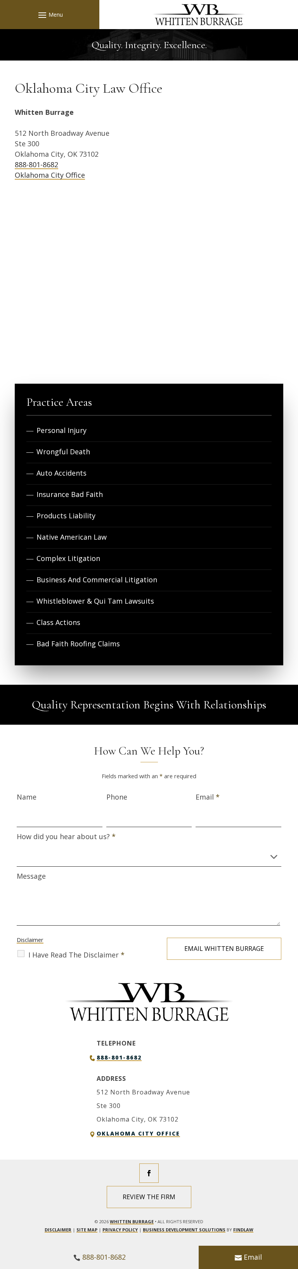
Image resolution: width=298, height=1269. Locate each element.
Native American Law (71, 537)
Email (208, 797)
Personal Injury (61, 430)
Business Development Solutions (184, 1230)
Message (31, 876)
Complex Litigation (68, 558)
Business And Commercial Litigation (96, 579)
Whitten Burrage (132, 1221)
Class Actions (58, 622)
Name (26, 797)
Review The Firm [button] (149, 1197)
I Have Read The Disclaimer (76, 954)
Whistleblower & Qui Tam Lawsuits (95, 601)
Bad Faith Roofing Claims (78, 643)
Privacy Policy (120, 1230)
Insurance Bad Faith (69, 494)
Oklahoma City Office (50, 175)
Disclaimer (30, 940)
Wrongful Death (63, 451)
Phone (116, 797)
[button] (49, 15)
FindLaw (243, 1230)
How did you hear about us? (66, 836)
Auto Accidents (61, 473)
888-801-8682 (36, 164)
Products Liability (65, 515)
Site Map (86, 1230)
